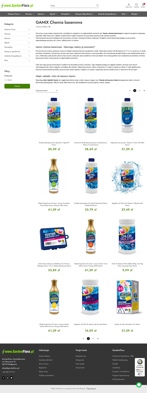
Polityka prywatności (46, 375)
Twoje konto (80, 367)
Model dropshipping (120, 360)
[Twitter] (11, 377)
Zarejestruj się (81, 356)
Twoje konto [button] (81, 350)
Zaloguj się (80, 360)
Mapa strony (43, 371)
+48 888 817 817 (8, 372)
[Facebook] (3, 377)
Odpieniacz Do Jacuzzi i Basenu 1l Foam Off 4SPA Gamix (127, 144)
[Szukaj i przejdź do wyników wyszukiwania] (97, 5)
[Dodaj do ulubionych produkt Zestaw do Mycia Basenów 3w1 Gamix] (142, 278)
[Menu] (143, 359)
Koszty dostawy (44, 356)
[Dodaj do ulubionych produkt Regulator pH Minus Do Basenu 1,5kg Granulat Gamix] (142, 157)
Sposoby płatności (46, 360)
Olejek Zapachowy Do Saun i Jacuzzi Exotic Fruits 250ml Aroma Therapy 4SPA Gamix (90, 265)
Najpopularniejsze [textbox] (41, 90)
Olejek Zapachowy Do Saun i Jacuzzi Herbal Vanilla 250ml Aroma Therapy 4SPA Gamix (54, 325)
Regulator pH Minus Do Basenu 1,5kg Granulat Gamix (127, 204)
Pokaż (17, 86)
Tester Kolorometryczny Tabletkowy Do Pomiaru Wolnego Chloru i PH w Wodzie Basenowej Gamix (54, 265)
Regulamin (43, 367)
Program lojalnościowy (120, 375)
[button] (14, 14)
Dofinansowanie (118, 379)
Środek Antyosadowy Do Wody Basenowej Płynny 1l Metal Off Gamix (90, 204)
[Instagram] (7, 377)
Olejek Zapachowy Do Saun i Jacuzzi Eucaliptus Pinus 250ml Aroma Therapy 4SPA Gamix (54, 204)
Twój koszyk (80, 364)
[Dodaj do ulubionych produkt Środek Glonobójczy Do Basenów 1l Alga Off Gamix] (68, 97)
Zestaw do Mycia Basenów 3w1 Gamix (127, 324)
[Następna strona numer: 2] (144, 90)
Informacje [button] (44, 350)
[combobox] (47, 90)
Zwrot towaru (44, 364)
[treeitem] (17, 29)
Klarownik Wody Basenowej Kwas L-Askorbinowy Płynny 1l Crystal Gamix (90, 144)
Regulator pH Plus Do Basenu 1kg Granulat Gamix (90, 324)
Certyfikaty (116, 367)
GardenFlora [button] (118, 350)
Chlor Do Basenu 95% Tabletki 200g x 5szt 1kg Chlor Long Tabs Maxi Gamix (127, 265)
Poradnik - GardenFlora (121, 371)
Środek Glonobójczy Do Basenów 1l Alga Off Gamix (54, 144)
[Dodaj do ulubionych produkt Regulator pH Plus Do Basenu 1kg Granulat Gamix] (105, 278)
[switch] (140, 374)
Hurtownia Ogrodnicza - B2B (123, 356)
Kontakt (115, 364)
